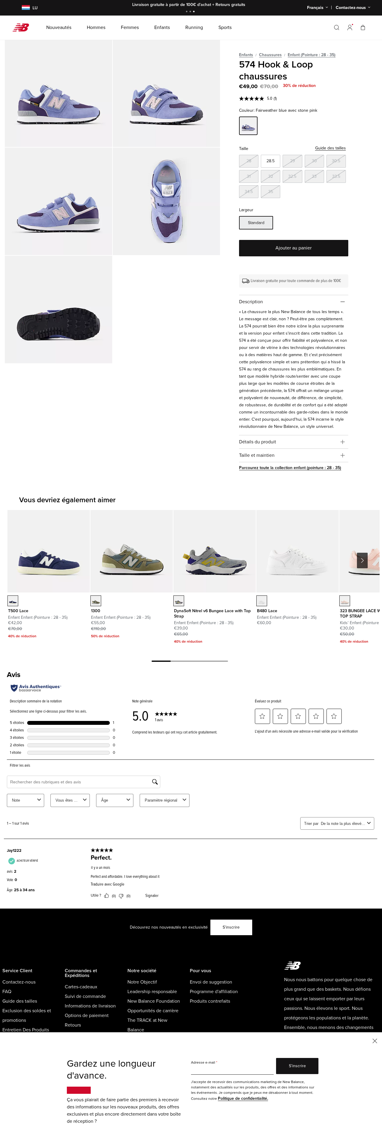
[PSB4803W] (261, 601)
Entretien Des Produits (25, 1030)
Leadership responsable (152, 992)
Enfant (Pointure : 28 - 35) (311, 54)
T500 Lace (18, 610)
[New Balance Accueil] (23, 27)
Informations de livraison (90, 1006)
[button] (350, 27)
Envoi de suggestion (211, 982)
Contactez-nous (19, 982)
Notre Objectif (142, 982)
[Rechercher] (336, 27)
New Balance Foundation (153, 1001)
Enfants (246, 54)
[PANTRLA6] (178, 601)
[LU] (22, 8)
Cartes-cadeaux (81, 987)
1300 (95, 610)
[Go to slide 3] (194, 12)
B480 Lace (267, 610)
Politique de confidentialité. (243, 1098)
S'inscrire (231, 927)
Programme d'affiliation (214, 992)
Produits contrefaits (210, 1001)
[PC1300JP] (95, 601)
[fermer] (374, 1040)
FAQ (6, 992)
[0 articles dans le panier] (363, 27)
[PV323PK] (344, 601)
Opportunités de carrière (152, 1011)
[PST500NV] (13, 601)
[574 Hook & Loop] (58, 93)
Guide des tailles (330, 148)
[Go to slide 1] (187, 12)
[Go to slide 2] (191, 12)
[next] (362, 560)
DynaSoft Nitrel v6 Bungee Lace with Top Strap (212, 613)
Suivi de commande (85, 996)
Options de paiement (87, 1016)
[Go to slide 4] (218, 662)
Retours (73, 1025)
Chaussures (270, 54)
